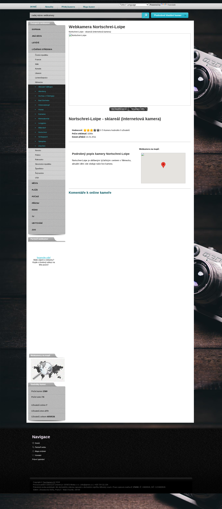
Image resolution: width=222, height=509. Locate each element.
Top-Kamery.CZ (49, 482)
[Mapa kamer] (48, 381)
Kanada (38, 69)
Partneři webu (40, 447)
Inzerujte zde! (44, 257)
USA (37, 178)
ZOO (34, 230)
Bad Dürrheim (43, 100)
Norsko (38, 150)
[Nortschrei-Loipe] (130, 105)
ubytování (37, 223)
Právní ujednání (38, 459)
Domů (37, 443)
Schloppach (43, 137)
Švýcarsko (39, 173)
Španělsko (39, 169)
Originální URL (138, 109)
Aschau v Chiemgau (46, 96)
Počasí (35, 196)
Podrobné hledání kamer (167, 15)
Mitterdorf (42, 128)
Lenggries (42, 123)
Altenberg (42, 91)
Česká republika (41, 55)
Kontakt (38, 455)
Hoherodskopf (44, 105)
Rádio (35, 210)
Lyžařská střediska (42, 49)
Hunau (41, 109)
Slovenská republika (43, 164)
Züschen (41, 146)
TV (33, 216)
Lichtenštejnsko (41, 78)
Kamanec (42, 114)
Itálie (37, 64)
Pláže (35, 190)
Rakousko (39, 159)
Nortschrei (42, 132)
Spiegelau (42, 141)
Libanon (38, 73)
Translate (171, 5)
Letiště (35, 43)
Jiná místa (37, 36)
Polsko (37, 155)
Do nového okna (119, 109)
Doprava (36, 29)
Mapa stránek (40, 451)
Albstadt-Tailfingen (45, 87)
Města (35, 183)
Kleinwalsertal (43, 119)
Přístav (35, 203)
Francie (38, 60)
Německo (39, 82)
